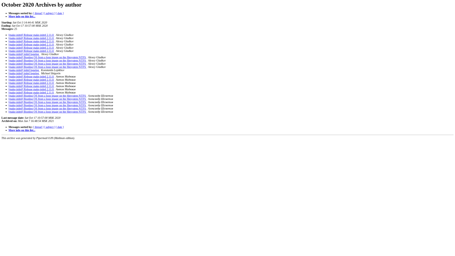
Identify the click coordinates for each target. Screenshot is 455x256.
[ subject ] (49, 13)
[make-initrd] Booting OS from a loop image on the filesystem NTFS (48, 57)
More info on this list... (22, 16)
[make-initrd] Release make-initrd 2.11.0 (31, 34)
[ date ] (60, 13)
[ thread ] (38, 13)
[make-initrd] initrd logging (24, 54)
